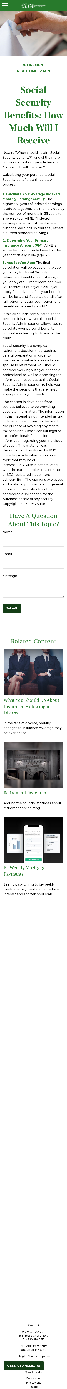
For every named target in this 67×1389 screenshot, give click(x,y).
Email (7, 554)
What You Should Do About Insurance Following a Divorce (31, 706)
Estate (33, 1386)
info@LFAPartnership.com (33, 1356)
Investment (33, 1382)
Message (10, 576)
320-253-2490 (37, 1332)
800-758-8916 (39, 1335)
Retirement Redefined (26, 793)
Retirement (33, 1378)
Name (8, 532)
